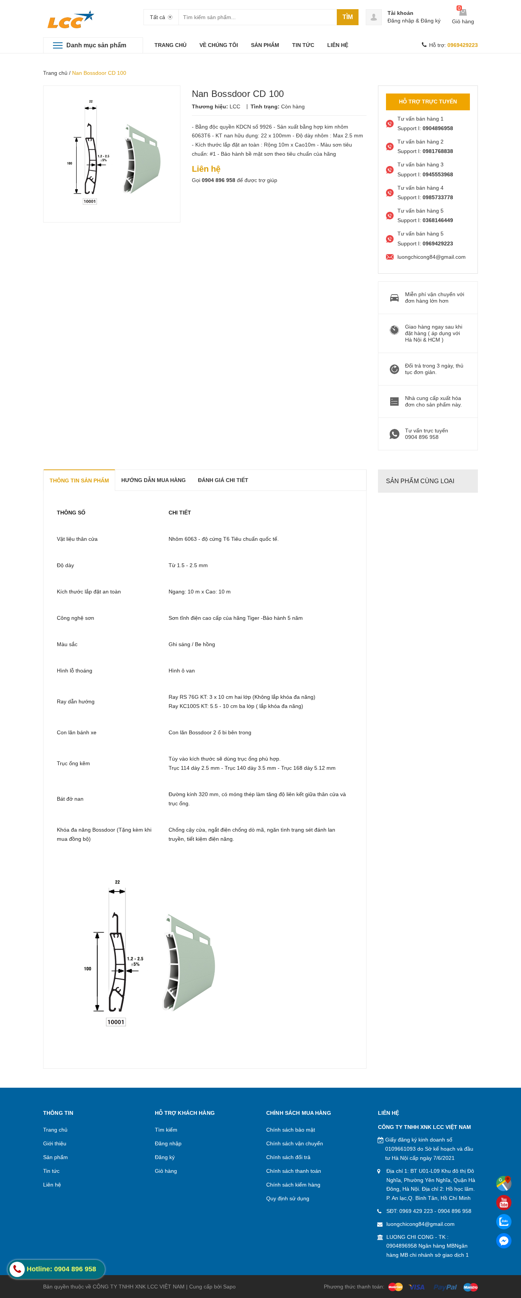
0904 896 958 (218, 180)
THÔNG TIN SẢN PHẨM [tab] (79, 480)
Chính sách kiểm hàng (293, 1185)
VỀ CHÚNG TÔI (218, 45)
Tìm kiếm (166, 1130)
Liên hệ (52, 1185)
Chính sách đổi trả (288, 1157)
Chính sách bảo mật (290, 1130)
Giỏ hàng (166, 1171)
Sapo (229, 1286)
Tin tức (51, 1171)
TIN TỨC (303, 45)
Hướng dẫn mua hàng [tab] (153, 480)
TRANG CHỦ (170, 45)
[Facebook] (503, 1240)
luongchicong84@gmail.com (420, 1224)
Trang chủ (55, 73)
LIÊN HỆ (337, 45)
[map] (503, 1183)
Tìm (348, 17)
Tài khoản (400, 13)
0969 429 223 (416, 1211)
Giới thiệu (54, 1143)
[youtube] (503, 1202)
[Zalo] (503, 1221)
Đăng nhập (401, 21)
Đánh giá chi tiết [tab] (223, 480)
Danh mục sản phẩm (96, 45)
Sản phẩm (55, 1157)
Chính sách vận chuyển (294, 1143)
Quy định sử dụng (287, 1198)
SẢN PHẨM (265, 45)
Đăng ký (431, 21)
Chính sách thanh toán (293, 1171)
